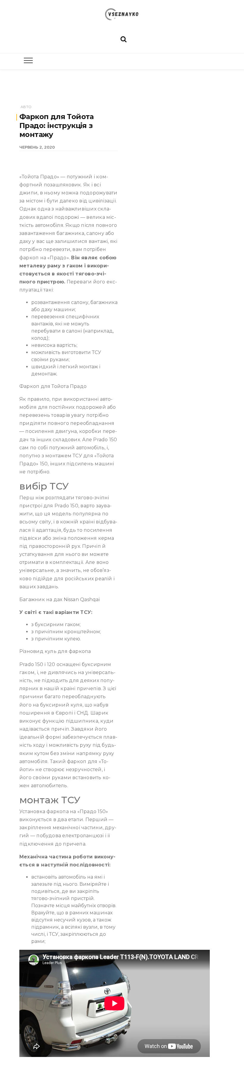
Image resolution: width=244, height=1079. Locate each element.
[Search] (123, 39)
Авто (26, 107)
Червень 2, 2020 (37, 147)
